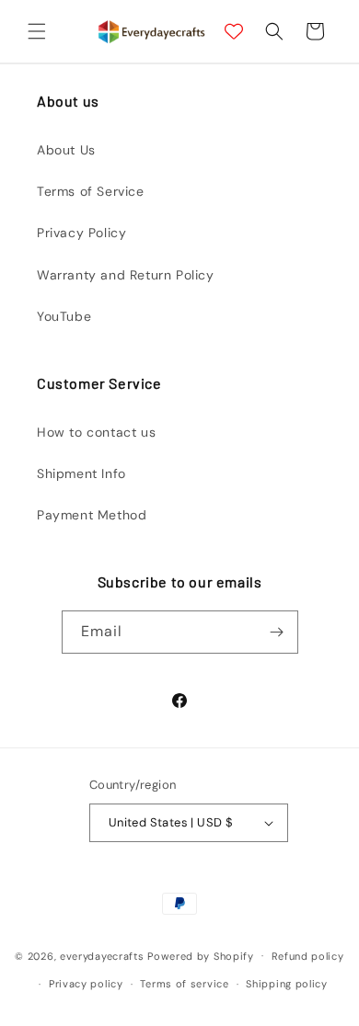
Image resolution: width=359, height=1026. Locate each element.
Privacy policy (86, 983)
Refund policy (308, 956)
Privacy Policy (81, 232)
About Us (66, 150)
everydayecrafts (102, 955)
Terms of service (184, 983)
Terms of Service (91, 191)
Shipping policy (287, 983)
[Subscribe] (277, 632)
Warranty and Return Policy (125, 275)
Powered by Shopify (200, 955)
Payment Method (91, 515)
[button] (37, 31)
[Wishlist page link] (234, 31)
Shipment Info (81, 473)
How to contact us (96, 432)
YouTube (64, 316)
